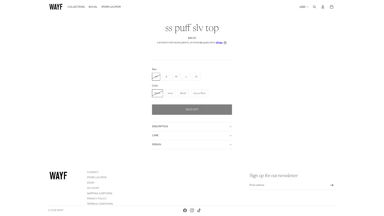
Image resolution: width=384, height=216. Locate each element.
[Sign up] (332, 185)
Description (160, 126)
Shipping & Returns (99, 193)
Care (155, 135)
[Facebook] (185, 210)
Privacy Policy (97, 198)
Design (156, 144)
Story (91, 182)
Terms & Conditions (100, 204)
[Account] (322, 6)
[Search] (314, 6)
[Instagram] (192, 210)
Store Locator (96, 177)
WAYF (60, 210)
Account (93, 188)
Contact (93, 172)
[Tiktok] (199, 210)
